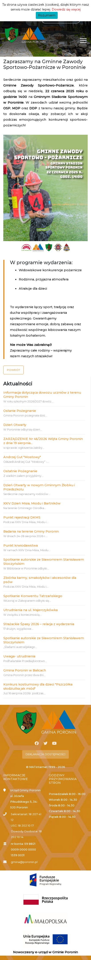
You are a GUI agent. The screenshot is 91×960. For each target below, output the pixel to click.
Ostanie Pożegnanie (19, 411)
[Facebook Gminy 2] (36, 743)
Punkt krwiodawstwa (20, 545)
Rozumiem (46, 15)
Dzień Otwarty (14, 425)
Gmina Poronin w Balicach (24, 670)
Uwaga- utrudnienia (19, 656)
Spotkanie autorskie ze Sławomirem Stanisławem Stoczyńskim (43, 562)
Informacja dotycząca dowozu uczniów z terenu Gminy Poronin (42, 395)
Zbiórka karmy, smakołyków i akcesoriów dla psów (39, 580)
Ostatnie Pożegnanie (20, 471)
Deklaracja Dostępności (45, 754)
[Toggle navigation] (83, 40)
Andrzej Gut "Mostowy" (22, 457)
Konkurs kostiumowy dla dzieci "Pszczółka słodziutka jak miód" (37, 686)
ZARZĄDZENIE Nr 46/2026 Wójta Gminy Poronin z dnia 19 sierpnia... (43, 441)
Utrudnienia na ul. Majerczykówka (30, 610)
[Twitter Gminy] (45, 743)
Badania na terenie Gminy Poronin (31, 531)
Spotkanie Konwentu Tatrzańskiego (32, 596)
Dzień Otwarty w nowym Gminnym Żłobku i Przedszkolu (39, 487)
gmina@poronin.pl (24, 862)
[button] (13, 370)
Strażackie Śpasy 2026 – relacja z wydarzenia (38, 624)
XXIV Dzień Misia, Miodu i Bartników (32, 503)
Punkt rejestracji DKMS (21, 517)
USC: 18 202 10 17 (22, 825)
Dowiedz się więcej (66, 9)
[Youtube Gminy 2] (54, 743)
